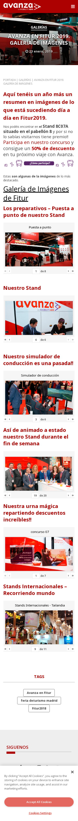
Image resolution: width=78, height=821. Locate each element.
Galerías (39, 27)
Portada (9, 80)
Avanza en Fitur (39, 693)
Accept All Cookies (39, 802)
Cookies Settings (40, 813)
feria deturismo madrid (39, 700)
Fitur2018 (39, 708)
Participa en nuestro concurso (36, 142)
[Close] (72, 772)
